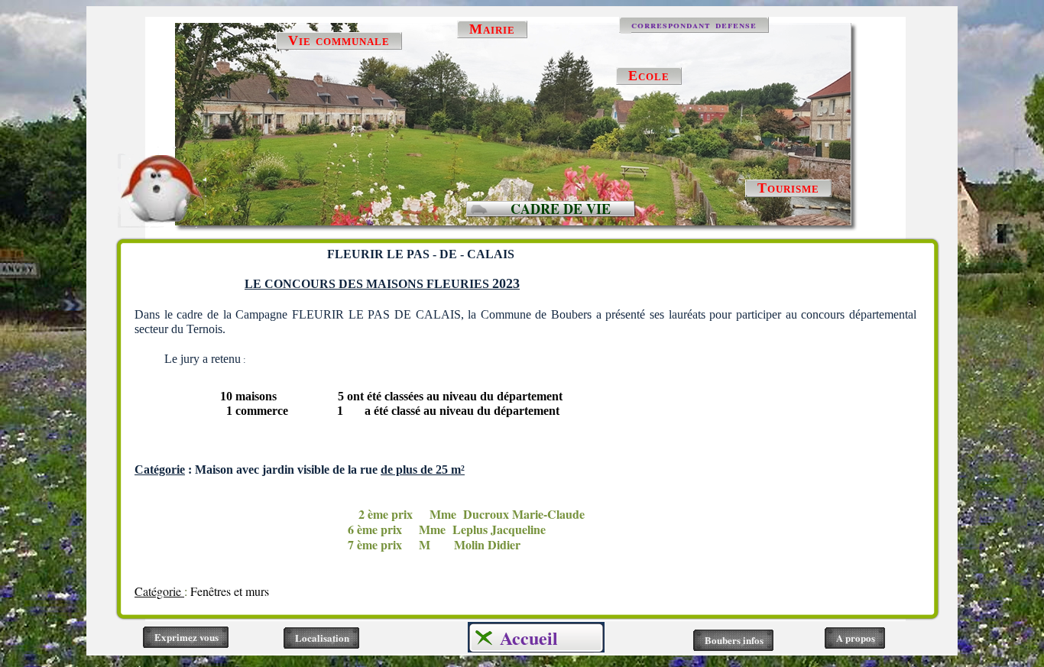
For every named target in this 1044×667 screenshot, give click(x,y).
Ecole (649, 75)
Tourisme (788, 188)
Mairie (492, 29)
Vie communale (339, 40)
